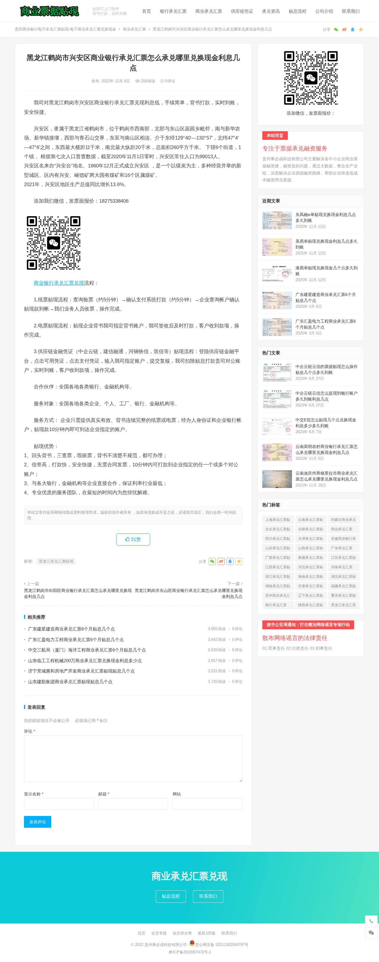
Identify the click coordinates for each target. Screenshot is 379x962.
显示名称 (33, 794)
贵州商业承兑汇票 (277, 596)
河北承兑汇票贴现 (310, 568)
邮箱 (103, 794)
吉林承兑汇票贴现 (310, 530)
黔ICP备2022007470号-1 (190, 952)
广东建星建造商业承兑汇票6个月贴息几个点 (71, 628)
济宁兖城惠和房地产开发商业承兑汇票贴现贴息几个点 (81, 670)
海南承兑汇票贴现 (310, 577)
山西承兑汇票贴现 (310, 549)
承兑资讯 (271, 11)
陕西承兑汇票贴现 (310, 606)
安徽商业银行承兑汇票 (343, 540)
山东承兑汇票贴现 (277, 549)
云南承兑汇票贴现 (310, 521)
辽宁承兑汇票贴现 (310, 596)
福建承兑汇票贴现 (343, 587)
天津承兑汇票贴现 (310, 540)
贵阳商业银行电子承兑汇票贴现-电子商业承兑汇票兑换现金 (65, 29)
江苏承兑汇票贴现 (343, 559)
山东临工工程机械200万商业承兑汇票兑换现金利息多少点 (85, 660)
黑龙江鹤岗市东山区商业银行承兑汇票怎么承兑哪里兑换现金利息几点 (189, 593)
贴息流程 (297, 11)
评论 (29, 731)
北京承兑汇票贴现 (277, 530)
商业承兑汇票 (208, 11)
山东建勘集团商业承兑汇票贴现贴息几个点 (70, 681)
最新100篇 (207, 933)
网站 (177, 794)
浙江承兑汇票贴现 (277, 577)
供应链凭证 (242, 11)
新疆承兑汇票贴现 (310, 559)
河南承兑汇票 (341, 568)
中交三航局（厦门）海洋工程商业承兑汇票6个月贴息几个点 (87, 649)
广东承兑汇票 (341, 549)
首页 (146, 11)
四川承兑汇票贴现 (277, 540)
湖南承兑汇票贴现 (277, 587)
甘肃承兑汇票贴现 (310, 587)
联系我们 (351, 11)
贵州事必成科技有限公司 (165, 944)
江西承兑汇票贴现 (277, 568)
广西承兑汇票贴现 (277, 559)
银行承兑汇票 (173, 11)
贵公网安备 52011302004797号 (221, 944)
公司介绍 (324, 11)
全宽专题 (159, 933)
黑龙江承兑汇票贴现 (56, 561)
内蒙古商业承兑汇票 (343, 521)
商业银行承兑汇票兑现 (59, 283)
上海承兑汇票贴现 (277, 521)
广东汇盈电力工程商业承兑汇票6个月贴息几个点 (76, 639)
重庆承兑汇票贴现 (343, 596)
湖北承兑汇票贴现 (343, 577)
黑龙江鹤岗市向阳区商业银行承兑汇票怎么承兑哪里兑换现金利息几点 (78, 593)
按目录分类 (182, 933)
